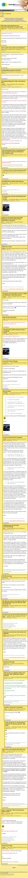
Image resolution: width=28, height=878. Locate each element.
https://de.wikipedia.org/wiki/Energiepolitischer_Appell (13, 75)
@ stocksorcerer (23, 49)
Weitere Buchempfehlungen (6, 21)
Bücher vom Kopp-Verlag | (10, 19)
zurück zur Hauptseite (6, 13)
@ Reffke (7, 636)
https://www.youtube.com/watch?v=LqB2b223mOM (10, 861)
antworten (4, 45)
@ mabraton (24, 154)
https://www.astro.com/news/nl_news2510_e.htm (12, 140)
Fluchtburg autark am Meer (9, 18)
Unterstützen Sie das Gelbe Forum (9, 20)
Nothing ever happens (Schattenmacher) (11, 336)
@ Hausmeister (15, 710)
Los (25, 10)
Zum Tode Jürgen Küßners (18, 18)
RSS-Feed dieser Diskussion (23, 865)
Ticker (2, 16)
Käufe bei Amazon (21, 20)
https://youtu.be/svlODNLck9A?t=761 (9, 853)
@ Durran (4, 249)
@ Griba (9, 728)
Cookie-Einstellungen (23, 21)
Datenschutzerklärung (19, 19)
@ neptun (24, 171)
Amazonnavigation (15, 21)
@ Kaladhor (10, 334)
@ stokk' (5, 678)
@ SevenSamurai (11, 200)
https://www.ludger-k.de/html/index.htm (10, 831)
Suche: (12, 10)
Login (2, 12)
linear (2, 15)
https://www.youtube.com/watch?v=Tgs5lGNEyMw (12, 823)
